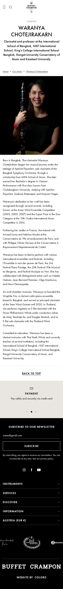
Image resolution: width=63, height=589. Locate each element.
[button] (27, 412)
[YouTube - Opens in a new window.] (38, 470)
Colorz (40, 577)
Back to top (31, 373)
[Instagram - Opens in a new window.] (24, 470)
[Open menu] (4, 7)
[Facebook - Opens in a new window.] (31, 470)
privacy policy (46, 458)
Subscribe (31, 446)
